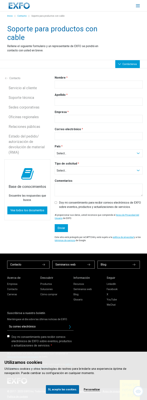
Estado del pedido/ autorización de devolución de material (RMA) (27, 144)
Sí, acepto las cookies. (62, 389)
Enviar (61, 228)
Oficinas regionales (24, 117)
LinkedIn (111, 284)
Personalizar (92, 389)
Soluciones (46, 289)
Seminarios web (83, 289)
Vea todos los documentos (27, 210)
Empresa (61, 112)
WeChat (111, 304)
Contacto (22, 16)
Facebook (112, 289)
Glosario (78, 299)
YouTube (112, 299)
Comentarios (63, 180)
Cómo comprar (48, 294)
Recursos (79, 284)
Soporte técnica (21, 97)
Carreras (12, 294)
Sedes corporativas (24, 107)
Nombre (60, 77)
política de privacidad (123, 237)
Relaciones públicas (24, 126)
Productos (46, 284)
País (58, 146)
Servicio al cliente (23, 88)
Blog (76, 294)
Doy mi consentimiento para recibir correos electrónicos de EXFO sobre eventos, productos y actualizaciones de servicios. (100, 205)
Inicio (10, 16)
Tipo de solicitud (66, 163)
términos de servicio (65, 240)
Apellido (60, 95)
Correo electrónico (68, 129)
